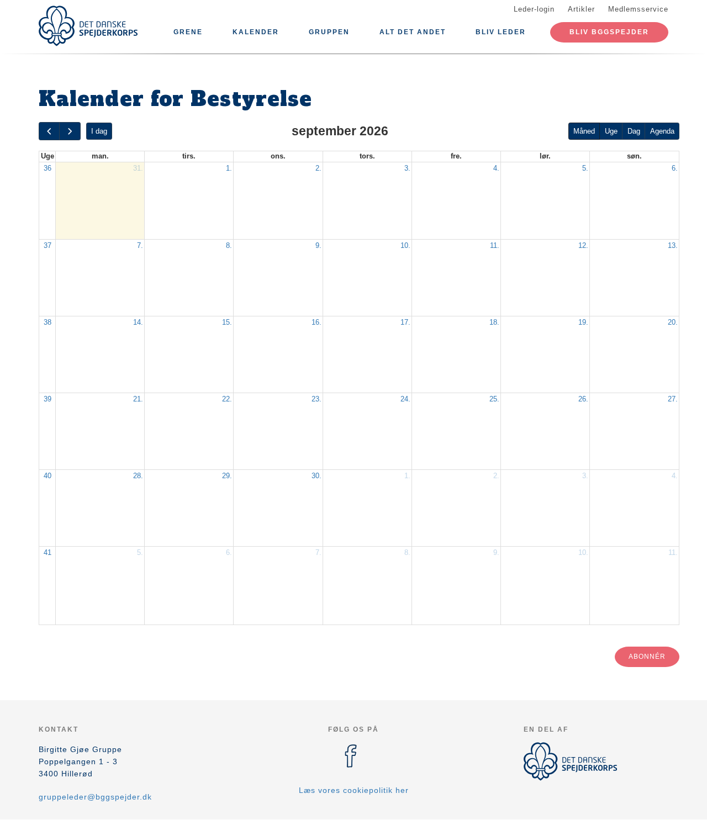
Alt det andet (412, 32)
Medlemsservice (638, 9)
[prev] (49, 131)
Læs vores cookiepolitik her (354, 790)
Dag (633, 131)
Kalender (256, 32)
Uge (611, 131)
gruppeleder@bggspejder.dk (95, 796)
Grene (188, 32)
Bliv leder (501, 32)
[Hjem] (88, 26)
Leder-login (534, 9)
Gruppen (329, 32)
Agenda (662, 131)
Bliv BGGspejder (609, 32)
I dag (99, 131)
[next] (69, 131)
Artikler (581, 9)
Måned (584, 131)
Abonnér (647, 656)
